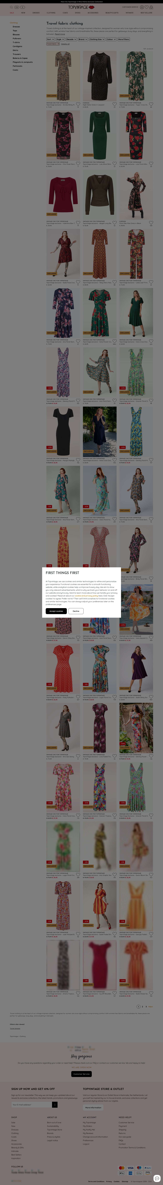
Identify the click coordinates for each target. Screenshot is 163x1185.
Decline (76, 611)
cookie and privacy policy (86, 596)
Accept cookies (56, 611)
